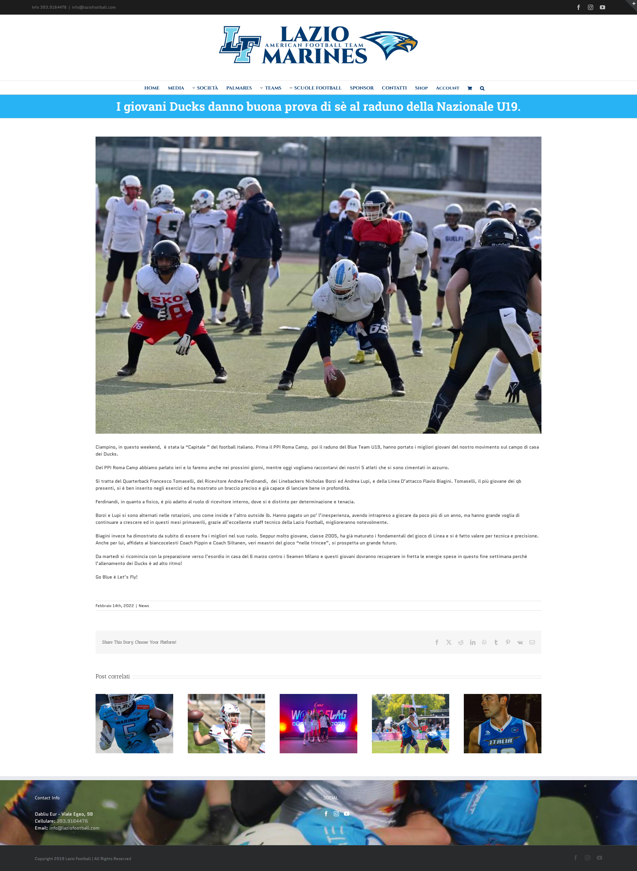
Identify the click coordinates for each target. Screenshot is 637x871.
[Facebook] (326, 813)
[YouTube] (346, 813)
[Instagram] (336, 813)
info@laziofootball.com (94, 7)
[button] (482, 87)
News (144, 605)
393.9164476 (72, 821)
